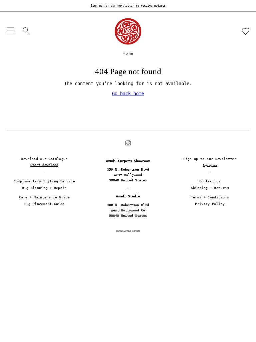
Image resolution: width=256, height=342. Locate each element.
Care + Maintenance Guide (44, 197)
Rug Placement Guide (44, 204)
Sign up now (210, 165)
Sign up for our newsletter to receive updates (128, 5)
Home (128, 53)
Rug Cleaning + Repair (44, 188)
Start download (44, 165)
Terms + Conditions (210, 197)
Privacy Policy (210, 204)
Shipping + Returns (210, 188)
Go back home (128, 93)
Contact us (210, 181)
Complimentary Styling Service (44, 181)
